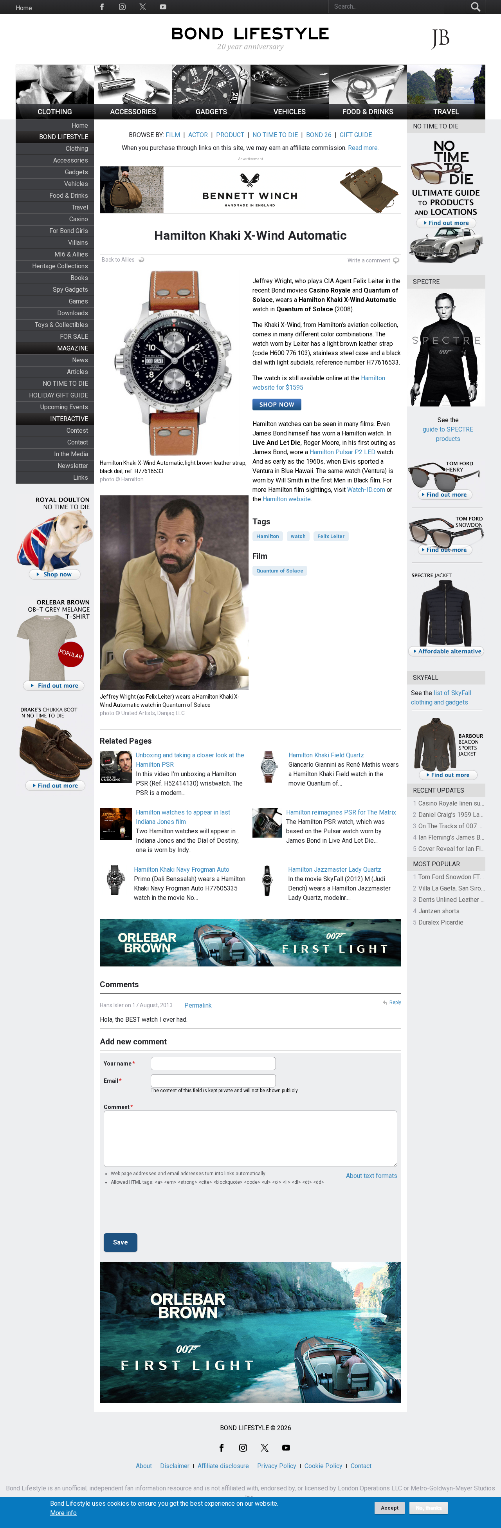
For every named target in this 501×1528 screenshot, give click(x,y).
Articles (77, 372)
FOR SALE (74, 336)
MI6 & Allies (71, 254)
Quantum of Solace (279, 571)
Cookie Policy (323, 1466)
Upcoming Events (64, 407)
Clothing (77, 148)
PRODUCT (230, 135)
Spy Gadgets (70, 289)
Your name (118, 1063)
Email (111, 1081)
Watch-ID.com (366, 489)
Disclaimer (174, 1466)
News (80, 360)
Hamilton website (287, 499)
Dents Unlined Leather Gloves (459, 899)
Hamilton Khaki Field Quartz (326, 755)
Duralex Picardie (440, 922)
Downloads (72, 313)
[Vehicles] (289, 117)
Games (78, 301)
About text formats (371, 1175)
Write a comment (369, 260)
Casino (78, 219)
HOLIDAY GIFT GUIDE (58, 395)
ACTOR (198, 135)
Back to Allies (118, 259)
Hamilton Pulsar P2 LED (342, 452)
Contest (77, 430)
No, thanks (429, 1508)
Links (80, 477)
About (144, 1466)
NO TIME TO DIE (65, 383)
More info (63, 1513)
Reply (395, 1002)
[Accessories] (133, 117)
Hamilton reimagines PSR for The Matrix (341, 812)
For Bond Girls (68, 231)
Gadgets (76, 172)
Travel (80, 207)
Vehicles (76, 184)
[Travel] (446, 117)
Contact (77, 442)
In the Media (71, 454)
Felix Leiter (331, 536)
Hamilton (267, 536)
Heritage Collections (60, 266)
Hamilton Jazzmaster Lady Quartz (334, 869)
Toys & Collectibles (61, 325)
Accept (389, 1508)
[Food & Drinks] (368, 117)
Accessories (70, 160)
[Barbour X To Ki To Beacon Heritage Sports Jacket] (448, 778)
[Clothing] (55, 117)
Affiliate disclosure (223, 1466)
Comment (117, 1107)
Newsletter (73, 466)
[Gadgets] (211, 117)
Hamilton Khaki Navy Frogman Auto (181, 869)
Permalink (198, 1005)
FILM (173, 135)
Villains (78, 242)
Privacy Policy (276, 1466)
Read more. (363, 148)
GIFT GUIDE (356, 135)
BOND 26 (319, 135)
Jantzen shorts (439, 911)
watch (298, 536)
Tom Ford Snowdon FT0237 (456, 877)
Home (24, 8)
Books (79, 278)
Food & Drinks (68, 195)
